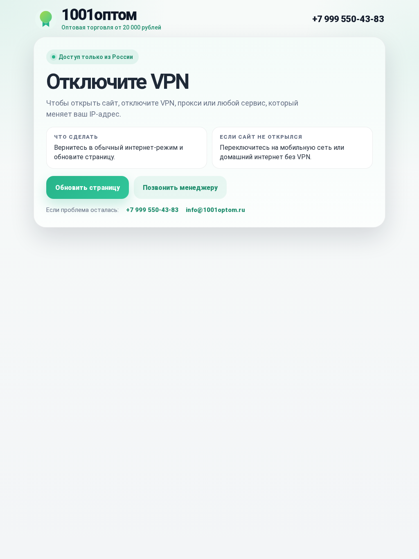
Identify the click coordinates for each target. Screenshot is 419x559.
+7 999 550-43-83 (348, 19)
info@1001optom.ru (215, 210)
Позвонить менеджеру (180, 188)
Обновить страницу (87, 188)
